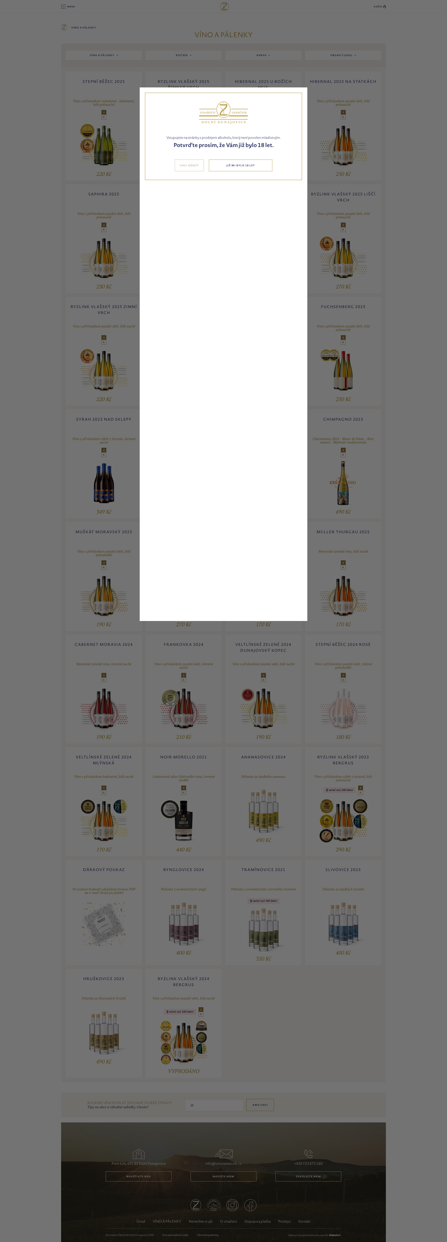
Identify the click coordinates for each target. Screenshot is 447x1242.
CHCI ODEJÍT (189, 165)
